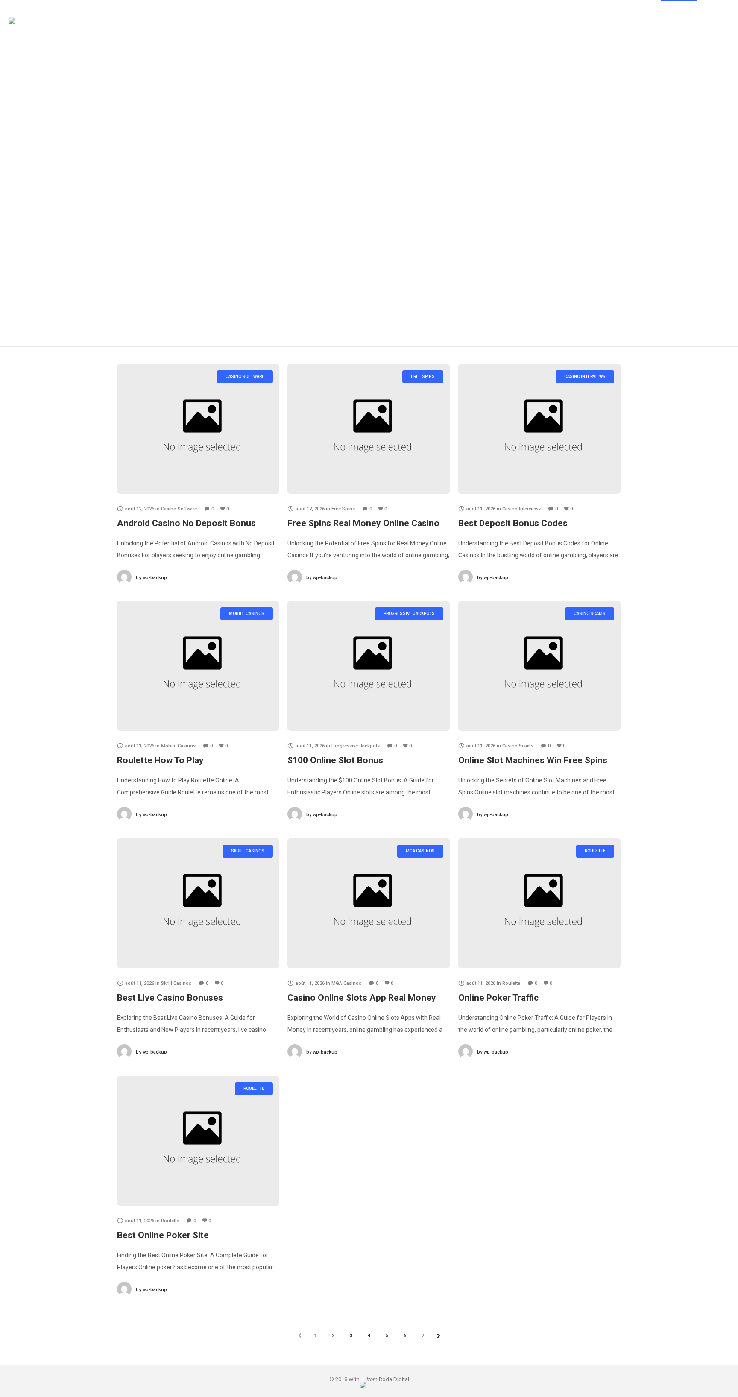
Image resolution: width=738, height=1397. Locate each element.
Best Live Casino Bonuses (170, 998)
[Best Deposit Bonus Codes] (539, 429)
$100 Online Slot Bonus (335, 760)
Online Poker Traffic (498, 998)
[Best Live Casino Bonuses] (198, 903)
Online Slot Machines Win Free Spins (532, 760)
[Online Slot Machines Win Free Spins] (539, 666)
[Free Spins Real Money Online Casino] (368, 429)
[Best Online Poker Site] (198, 1141)
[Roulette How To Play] (198, 666)
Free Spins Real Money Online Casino (363, 523)
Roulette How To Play (160, 760)
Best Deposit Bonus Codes (513, 523)
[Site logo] (27, 32)
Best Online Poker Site (163, 1235)
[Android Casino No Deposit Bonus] (198, 429)
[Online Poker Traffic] (539, 903)
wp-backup (151, 577)
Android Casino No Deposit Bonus (186, 523)
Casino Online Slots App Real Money (361, 998)
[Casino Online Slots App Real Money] (368, 903)
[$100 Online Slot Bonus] (368, 666)
